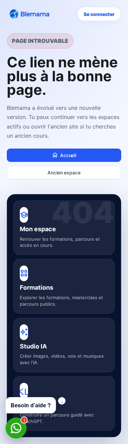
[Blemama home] (31, 13)
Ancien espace (63, 172)
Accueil (64, 155)
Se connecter (99, 14)
